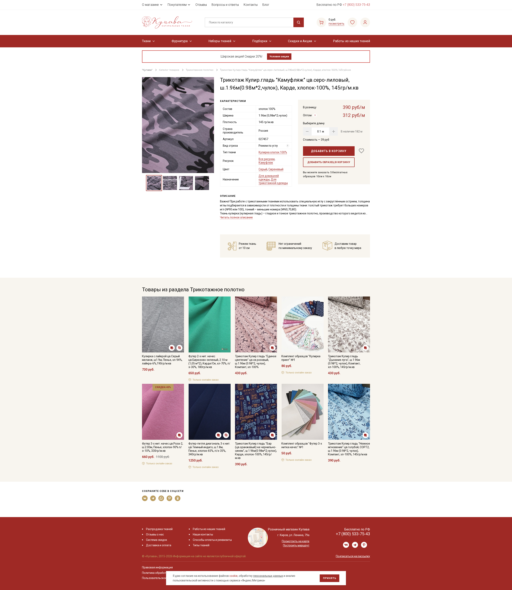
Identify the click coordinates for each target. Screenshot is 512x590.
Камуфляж (266, 162)
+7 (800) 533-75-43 (356, 5)
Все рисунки (267, 159)
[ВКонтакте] (145, 498)
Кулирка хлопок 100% (273, 152)
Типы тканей (201, 545)
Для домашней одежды (269, 177)
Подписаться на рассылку (353, 556)
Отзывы (201, 5)
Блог (265, 5)
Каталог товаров (169, 69)
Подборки (259, 41)
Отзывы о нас (155, 534)
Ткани (146, 41)
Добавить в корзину (328, 151)
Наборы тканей (219, 41)
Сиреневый (275, 169)
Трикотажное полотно (199, 69)
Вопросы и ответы (225, 5)
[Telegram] (153, 498)
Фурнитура (180, 41)
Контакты (251, 5)
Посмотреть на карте (295, 541)
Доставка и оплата (158, 545)
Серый (263, 169)
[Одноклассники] (178, 498)
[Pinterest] (169, 498)
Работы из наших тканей (351, 41)
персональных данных (268, 575)
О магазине (150, 5)
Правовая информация (157, 567)
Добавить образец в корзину (328, 162)
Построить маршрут (296, 545)
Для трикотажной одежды (273, 181)
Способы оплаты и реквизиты (212, 539)
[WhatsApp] (161, 498)
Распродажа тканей (159, 529)
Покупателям (177, 5)
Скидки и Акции (300, 41)
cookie (233, 575)
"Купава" (147, 69)
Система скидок (156, 539)
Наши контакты (203, 534)
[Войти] (365, 22)
